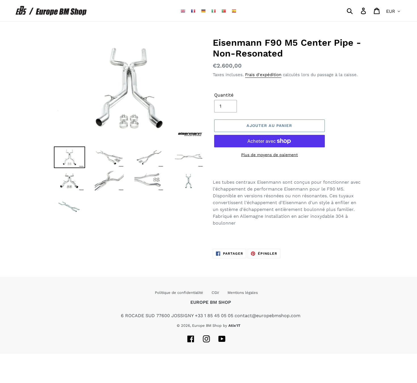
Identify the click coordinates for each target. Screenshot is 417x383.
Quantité (223, 95)
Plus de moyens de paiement (269, 154)
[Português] (224, 10)
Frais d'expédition (263, 74)
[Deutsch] (203, 10)
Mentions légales (243, 292)
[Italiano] (213, 10)
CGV (215, 292)
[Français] (193, 10)
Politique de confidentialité (179, 292)
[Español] (234, 10)
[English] (183, 10)
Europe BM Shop (207, 325)
